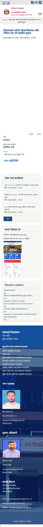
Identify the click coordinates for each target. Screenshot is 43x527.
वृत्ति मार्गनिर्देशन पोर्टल (10, 339)
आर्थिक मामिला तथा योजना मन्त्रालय (15, 367)
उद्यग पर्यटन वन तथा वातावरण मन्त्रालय (16, 371)
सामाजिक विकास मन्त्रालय (12, 364)
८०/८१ (5, 152)
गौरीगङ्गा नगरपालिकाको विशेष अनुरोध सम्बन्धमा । (18, 296)
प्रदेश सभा (6, 354)
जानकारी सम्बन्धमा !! (10, 290)
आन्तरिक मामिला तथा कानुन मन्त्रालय (16, 361)
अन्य (8, 219)
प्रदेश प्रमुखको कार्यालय (11, 351)
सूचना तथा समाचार (9, 144)
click (23, 239)
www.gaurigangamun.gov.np (20, 507)
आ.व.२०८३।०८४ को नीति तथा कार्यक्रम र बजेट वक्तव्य (21, 185)
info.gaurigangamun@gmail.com (19, 499)
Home (5, 20)
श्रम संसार (6, 336)
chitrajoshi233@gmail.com (12, 469)
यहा (20, 239)
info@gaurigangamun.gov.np (13, 503)
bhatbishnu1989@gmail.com (13, 420)
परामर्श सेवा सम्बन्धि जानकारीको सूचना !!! (16, 309)
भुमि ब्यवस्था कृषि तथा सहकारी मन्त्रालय (17, 374)
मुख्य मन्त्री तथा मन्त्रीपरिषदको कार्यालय (17, 357)
